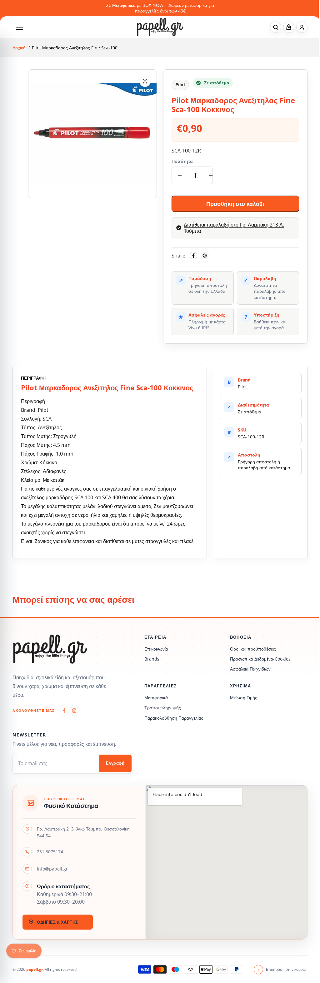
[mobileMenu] (19, 27)
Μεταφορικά (156, 698)
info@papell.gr (52, 869)
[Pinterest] (204, 255)
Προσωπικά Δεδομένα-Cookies (260, 659)
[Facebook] (193, 255)
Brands (151, 659)
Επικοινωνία (156, 649)
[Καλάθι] (288, 27)
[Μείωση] (180, 175)
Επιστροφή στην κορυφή (283, 969)
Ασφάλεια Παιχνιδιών (250, 669)
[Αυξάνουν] (211, 175)
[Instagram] (74, 710)
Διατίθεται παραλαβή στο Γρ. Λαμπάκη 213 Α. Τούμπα (234, 228)
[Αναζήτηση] (275, 27)
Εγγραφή (115, 763)
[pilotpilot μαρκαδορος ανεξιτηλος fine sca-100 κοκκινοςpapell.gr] (145, 81)
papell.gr (34, 969)
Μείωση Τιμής (243, 698)
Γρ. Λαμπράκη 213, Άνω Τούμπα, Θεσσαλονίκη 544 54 (83, 832)
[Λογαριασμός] (302, 27)
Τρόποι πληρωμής (162, 708)
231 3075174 (50, 852)
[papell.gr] (160, 27)
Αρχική (19, 48)
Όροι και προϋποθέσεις (253, 649)
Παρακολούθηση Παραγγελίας (173, 718)
